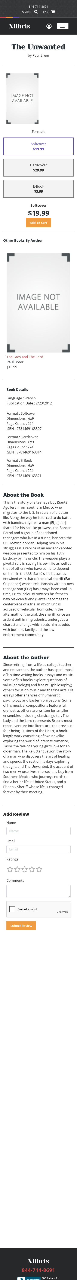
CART (46, 12)
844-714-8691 (38, 6)
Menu (62, 26)
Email (10, 841)
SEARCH (27, 12)
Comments (15, 880)
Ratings (12, 859)
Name (11, 822)
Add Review (16, 814)
